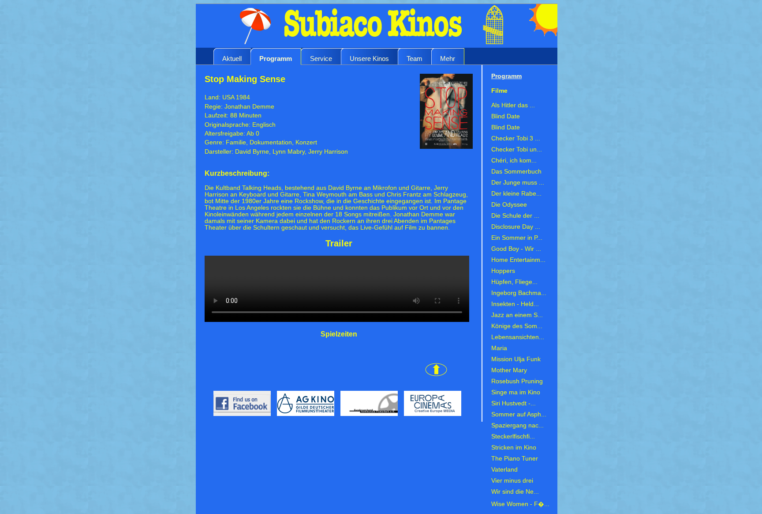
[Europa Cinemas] (430, 418)
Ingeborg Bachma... (518, 293)
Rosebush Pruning (517, 381)
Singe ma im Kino (515, 392)
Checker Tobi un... (516, 149)
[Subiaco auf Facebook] (239, 418)
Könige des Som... (516, 326)
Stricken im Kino (513, 447)
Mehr (447, 58)
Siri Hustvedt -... (513, 403)
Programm (275, 58)
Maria (499, 348)
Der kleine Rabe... (516, 193)
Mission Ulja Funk (516, 359)
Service (321, 58)
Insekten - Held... (515, 304)
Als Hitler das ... (513, 105)
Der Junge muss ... (517, 182)
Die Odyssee (509, 204)
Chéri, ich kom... (514, 160)
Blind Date (505, 116)
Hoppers (503, 271)
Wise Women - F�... (520, 504)
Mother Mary (509, 370)
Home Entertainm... (518, 260)
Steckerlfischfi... (513, 436)
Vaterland (504, 469)
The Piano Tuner (514, 458)
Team (414, 58)
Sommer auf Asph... (518, 414)
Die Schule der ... (515, 215)
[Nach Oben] (326, 374)
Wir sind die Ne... (515, 491)
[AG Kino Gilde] (304, 418)
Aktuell (232, 58)
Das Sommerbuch (516, 171)
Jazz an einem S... (517, 315)
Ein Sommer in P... (516, 237)
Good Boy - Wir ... (516, 249)
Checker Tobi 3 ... (515, 138)
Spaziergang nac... (517, 425)
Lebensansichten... (517, 337)
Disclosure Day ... (515, 226)
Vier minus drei (512, 480)
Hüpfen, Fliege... (514, 282)
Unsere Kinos (369, 58)
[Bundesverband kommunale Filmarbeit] (368, 418)
